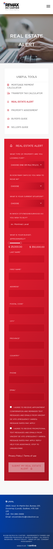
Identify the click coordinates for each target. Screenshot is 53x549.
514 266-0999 (17, 514)
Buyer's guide (19, 119)
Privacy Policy (15, 456)
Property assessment (24, 110)
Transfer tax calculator (27, 93)
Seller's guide (19, 127)
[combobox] (26, 165)
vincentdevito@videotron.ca (25, 517)
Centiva (31, 545)
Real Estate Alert (22, 102)
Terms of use (30, 456)
